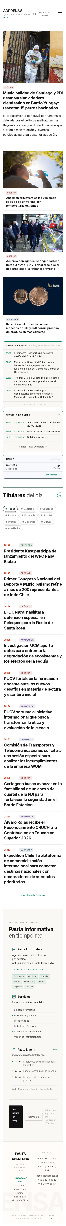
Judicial (47, 515)
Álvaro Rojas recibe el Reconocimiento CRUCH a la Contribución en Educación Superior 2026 (30, 830)
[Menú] (60, 14)
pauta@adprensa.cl (47, 1175)
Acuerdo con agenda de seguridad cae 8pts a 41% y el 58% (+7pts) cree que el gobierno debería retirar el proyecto (32, 264)
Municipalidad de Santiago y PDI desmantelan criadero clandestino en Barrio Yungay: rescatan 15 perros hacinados (33, 100)
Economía (29, 515)
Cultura (48, 521)
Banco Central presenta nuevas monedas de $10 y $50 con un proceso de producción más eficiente (32, 328)
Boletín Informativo (37, 437)
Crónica (12, 521)
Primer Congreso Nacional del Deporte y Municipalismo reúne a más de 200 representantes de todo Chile (33, 587)
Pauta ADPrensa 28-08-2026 (43, 431)
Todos (11, 508)
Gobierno (29, 508)
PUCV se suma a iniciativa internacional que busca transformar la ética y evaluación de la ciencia (28, 719)
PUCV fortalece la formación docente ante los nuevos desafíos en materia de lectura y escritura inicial (32, 686)
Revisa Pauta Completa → (33, 446)
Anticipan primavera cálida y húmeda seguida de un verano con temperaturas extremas (31, 201)
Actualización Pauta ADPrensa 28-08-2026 (43, 424)
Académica (14, 528)
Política (12, 515)
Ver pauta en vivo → (15, 1117)
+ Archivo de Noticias (33, 895)
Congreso (47, 508)
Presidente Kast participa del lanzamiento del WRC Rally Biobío (30, 556)
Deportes (30, 521)
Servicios (33, 1116)
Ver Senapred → (52, 475)
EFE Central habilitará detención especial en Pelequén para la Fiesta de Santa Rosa (28, 620)
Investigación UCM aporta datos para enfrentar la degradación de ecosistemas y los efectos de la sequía (33, 653)
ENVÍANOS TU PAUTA (45, 13)
